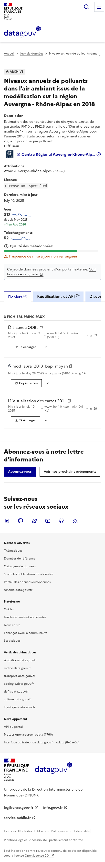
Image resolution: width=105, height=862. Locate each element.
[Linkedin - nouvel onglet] (7, 521)
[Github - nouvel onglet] (61, 521)
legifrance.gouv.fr (18, 807)
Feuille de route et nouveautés (25, 617)
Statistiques (12, 640)
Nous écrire (12, 625)
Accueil (9, 53)
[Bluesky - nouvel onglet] (34, 521)
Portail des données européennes (27, 582)
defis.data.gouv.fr (16, 691)
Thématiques (13, 551)
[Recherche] (86, 7)
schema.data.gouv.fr (18, 590)
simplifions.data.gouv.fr (20, 660)
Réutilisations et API (58, 296)
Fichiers (17, 297)
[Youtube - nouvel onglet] (48, 521)
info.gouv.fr (53, 807)
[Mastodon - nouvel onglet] (20, 521)
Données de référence (19, 558)
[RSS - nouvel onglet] (75, 521)
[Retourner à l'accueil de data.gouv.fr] (22, 32)
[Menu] (99, 7)
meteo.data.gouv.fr (17, 668)
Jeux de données (31, 53)
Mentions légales (15, 840)
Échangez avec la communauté (25, 633)
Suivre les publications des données (28, 574)
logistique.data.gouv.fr (19, 707)
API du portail (13, 727)
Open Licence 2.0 (37, 855)
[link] (25, 347)
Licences (10, 831)
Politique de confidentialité (70, 831)
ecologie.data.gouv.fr (19, 684)
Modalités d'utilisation (33, 831)
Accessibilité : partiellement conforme (56, 840)
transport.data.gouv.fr (19, 676)
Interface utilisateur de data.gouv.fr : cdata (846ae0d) (41, 742)
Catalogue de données (20, 566)
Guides (9, 609)
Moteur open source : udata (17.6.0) (28, 734)
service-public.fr (17, 817)
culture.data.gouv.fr (18, 699)
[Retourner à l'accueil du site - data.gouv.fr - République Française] (53, 770)
